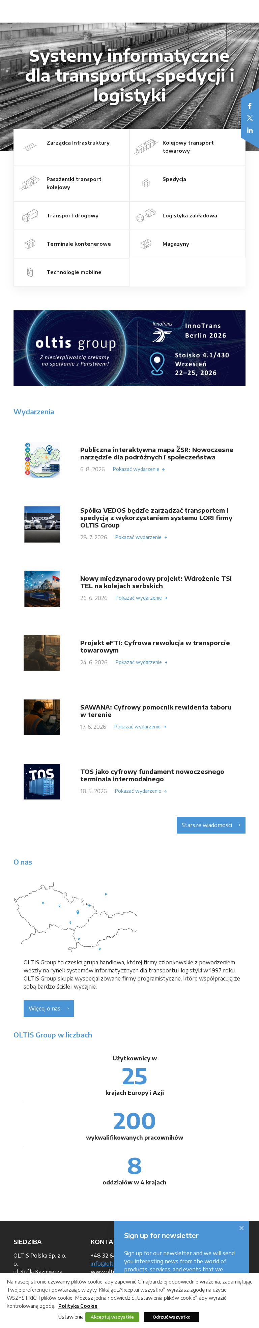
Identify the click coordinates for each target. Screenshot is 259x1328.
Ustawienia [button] (71, 1317)
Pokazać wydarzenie (136, 469)
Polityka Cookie (77, 1306)
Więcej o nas (44, 1008)
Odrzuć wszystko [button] (172, 1317)
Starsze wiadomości (207, 825)
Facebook (250, 106)
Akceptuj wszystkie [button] (112, 1317)
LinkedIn (250, 130)
